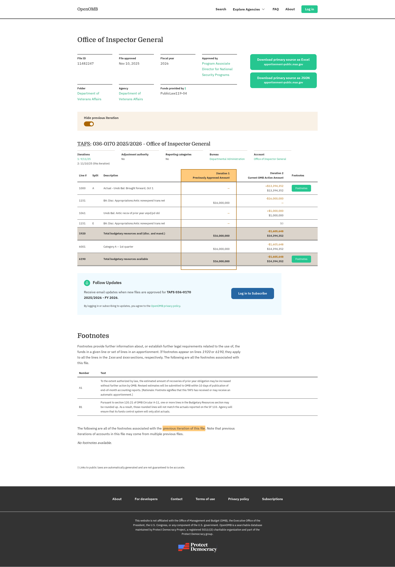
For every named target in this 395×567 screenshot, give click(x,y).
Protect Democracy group (197, 534)
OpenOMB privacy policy (165, 306)
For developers (146, 499)
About (290, 9)
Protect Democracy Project (169, 529)
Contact (176, 499)
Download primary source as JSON (283, 80)
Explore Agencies (247, 9)
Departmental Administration (227, 159)
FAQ (276, 9)
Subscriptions (272, 499)
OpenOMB (87, 9)
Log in (309, 9)
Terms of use (205, 499)
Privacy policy (238, 499)
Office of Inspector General (270, 159)
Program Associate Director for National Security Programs (217, 69)
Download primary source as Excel (283, 61)
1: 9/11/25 (84, 159)
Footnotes (301, 188)
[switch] (89, 123)
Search (221, 9)
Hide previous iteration (101, 118)
